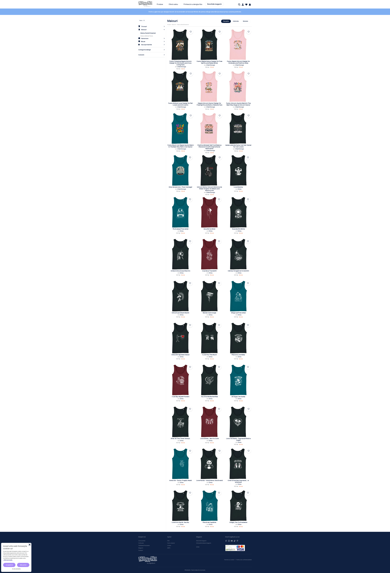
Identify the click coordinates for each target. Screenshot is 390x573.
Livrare (169, 545)
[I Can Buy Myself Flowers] (180, 380)
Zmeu (238, 189)
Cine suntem (141, 540)
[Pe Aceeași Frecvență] (180, 212)
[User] (243, 4)
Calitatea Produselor (144, 545)
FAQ (168, 540)
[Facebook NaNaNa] (226, 541)
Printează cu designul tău (193, 4)
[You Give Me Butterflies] (209, 380)
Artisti (197, 547)
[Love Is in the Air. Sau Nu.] (180, 506)
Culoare (141, 55)
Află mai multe (8, 560)
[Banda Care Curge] (209, 296)
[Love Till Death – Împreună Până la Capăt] (238, 422)
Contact (140, 550)
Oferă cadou (173, 4)
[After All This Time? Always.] (180, 422)
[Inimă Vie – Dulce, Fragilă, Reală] (180, 464)
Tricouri (144, 26)
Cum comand (171, 543)
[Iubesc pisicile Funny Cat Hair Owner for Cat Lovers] (238, 128)
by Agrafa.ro (147, 6)
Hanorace (144, 38)
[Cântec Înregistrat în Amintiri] (238, 254)
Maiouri (144, 30)
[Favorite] (246, 4)
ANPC (168, 548)
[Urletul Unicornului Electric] (180, 254)
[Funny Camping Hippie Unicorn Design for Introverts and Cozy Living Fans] (180, 44)
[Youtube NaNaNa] (232, 541)
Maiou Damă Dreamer (148, 33)
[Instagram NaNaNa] (229, 541)
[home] (145, 3)
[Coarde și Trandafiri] (209, 254)
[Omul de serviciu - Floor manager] (180, 170)
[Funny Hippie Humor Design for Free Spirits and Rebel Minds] (209, 44)
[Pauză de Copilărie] (209, 506)
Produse (160, 4)
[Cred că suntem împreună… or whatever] (238, 464)
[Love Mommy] (238, 170)
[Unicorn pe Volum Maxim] (180, 296)
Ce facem (141, 543)
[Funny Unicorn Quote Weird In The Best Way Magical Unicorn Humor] (238, 86)
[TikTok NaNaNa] (235, 541)
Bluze (143, 41)
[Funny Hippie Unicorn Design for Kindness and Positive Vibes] (238, 44)
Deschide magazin (214, 4)
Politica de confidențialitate (244, 559)
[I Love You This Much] (209, 338)
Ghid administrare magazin (203, 543)
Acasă (169, 24)
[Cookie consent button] (29, 544)
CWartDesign (180, 67)
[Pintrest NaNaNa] (237, 541)
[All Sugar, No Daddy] (238, 380)
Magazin (140, 548)
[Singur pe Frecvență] (238, 296)
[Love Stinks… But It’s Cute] (209, 422)
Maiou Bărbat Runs (146, 36)
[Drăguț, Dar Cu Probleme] (238, 506)
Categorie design (144, 50)
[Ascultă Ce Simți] (209, 212)
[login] (190, 31)
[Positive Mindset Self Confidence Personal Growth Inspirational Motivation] (209, 128)
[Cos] (250, 4)
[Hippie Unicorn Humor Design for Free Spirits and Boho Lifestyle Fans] (209, 86)
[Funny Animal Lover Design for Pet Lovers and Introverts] (180, 86)
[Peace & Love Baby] (238, 338)
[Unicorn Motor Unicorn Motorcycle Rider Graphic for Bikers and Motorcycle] (209, 170)
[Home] (146, 559)
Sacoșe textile (146, 45)
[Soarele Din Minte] (238, 212)
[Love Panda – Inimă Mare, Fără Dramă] (209, 464)
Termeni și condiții (229, 559)
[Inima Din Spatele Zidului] (180, 338)
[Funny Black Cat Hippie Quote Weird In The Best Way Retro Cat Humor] (180, 128)
